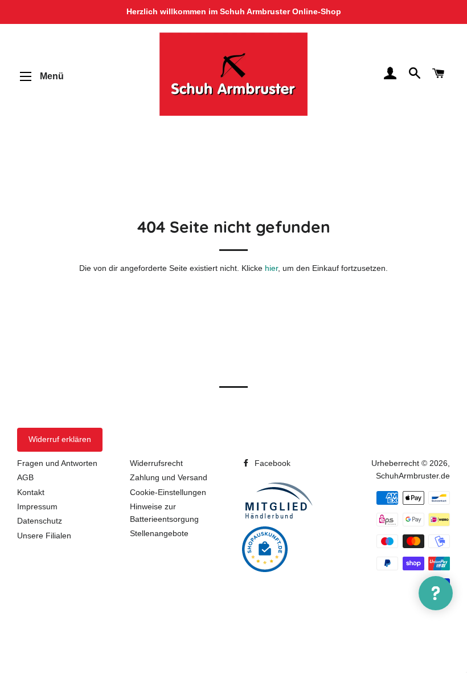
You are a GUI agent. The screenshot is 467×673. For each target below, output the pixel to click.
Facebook (271, 463)
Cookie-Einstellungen (168, 492)
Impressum (37, 506)
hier (271, 268)
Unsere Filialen (44, 535)
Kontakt (30, 492)
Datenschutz (39, 520)
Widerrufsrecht (156, 463)
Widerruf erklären (59, 439)
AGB (25, 477)
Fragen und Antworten (57, 463)
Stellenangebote (159, 533)
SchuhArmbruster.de (413, 475)
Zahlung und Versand (168, 477)
